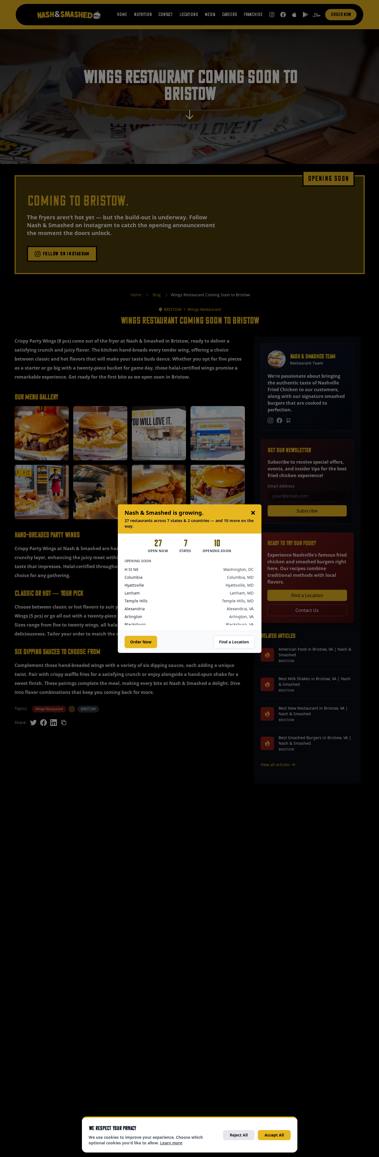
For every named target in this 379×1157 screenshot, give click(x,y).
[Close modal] (253, 513)
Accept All (274, 1135)
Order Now (140, 641)
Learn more (171, 1142)
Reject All (239, 1135)
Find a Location (234, 641)
